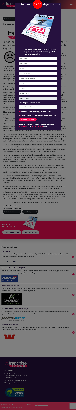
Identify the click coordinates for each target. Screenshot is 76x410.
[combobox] (38, 107)
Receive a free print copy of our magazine (36, 112)
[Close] (59, 4)
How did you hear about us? (29, 103)
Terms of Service (37, 126)
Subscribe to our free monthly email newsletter (38, 115)
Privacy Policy (23, 126)
